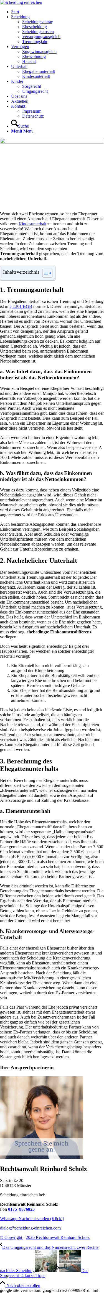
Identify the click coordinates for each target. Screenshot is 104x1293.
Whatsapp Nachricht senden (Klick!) (32, 1218)
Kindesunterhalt (32, 223)
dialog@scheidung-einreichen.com (30, 1228)
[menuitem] (57, 11)
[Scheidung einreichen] (21, 2)
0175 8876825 (21, 1209)
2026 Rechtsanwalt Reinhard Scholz (58, 1237)
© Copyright (11, 1237)
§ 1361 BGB (20, 306)
